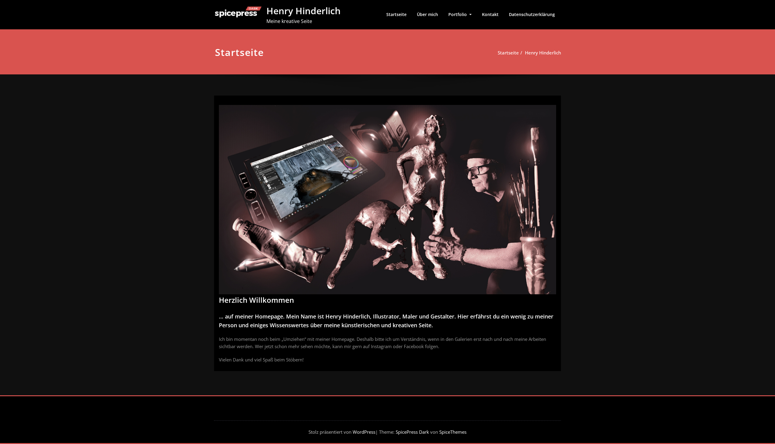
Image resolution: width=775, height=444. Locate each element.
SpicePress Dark (412, 432)
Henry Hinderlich (303, 11)
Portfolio (458, 14)
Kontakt (490, 14)
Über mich (427, 14)
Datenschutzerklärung (532, 14)
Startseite (396, 14)
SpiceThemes (452, 432)
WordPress (364, 432)
